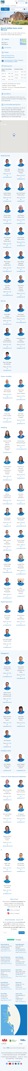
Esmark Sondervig (5, 944)
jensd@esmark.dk (21, 871)
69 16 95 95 (20, 1)
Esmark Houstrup (19, 957)
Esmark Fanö (18, 982)
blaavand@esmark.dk (9, 57)
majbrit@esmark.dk (7, 800)
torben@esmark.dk (21, 678)
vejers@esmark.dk (19, 974)
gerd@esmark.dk (7, 747)
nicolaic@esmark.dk (20, 548)
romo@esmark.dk (4, 998)
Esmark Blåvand (4, 982)
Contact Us (20, 1057)
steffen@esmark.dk (7, 550)
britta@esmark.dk (21, 245)
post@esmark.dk (20, 596)
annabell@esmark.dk (21, 574)
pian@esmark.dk (20, 822)
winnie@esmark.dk (7, 223)
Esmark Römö (4, 993)
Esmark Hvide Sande (5, 957)
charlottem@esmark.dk (21, 449)
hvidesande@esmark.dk (5, 961)
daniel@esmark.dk (7, 893)
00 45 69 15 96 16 (9, 55)
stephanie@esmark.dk (7, 846)
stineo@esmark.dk (7, 822)
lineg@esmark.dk (7, 526)
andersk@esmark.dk (7, 348)
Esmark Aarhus (19, 993)
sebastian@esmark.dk (21, 526)
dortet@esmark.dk (21, 297)
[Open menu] (26, 3)
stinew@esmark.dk (7, 247)
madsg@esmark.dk (21, 348)
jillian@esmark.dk (7, 370)
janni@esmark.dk (7, 770)
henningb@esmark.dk (7, 398)
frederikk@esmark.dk (7, 572)
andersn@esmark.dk (20, 399)
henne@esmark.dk (4, 976)
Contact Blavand (13, 5)
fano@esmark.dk (19, 987)
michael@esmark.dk (7, 676)
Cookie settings (18, 1058)
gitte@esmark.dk (20, 798)
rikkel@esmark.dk (21, 179)
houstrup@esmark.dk (20, 963)
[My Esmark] (23, 3)
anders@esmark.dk (21, 770)
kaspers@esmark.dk (7, 702)
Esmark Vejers (19, 970)
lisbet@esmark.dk (21, 726)
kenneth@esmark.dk (20, 625)
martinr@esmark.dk (7, 177)
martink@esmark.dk (7, 598)
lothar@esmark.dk (7, 201)
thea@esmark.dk (20, 478)
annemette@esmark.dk (8, 295)
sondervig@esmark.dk (5, 949)
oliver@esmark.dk (7, 625)
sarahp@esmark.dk (7, 452)
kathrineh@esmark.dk (7, 504)
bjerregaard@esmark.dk (20, 950)
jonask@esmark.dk (21, 271)
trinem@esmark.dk (21, 504)
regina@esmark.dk (7, 726)
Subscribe (21, 932)
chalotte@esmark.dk (7, 480)
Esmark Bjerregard (20, 944)
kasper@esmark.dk (7, 871)
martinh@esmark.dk (7, 271)
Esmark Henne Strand (5, 970)
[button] (14, 135)
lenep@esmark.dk (21, 223)
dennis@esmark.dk (7, 324)
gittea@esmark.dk (21, 423)
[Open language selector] (16, 3)
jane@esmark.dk (20, 201)
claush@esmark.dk (7, 647)
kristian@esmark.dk (7, 422)
